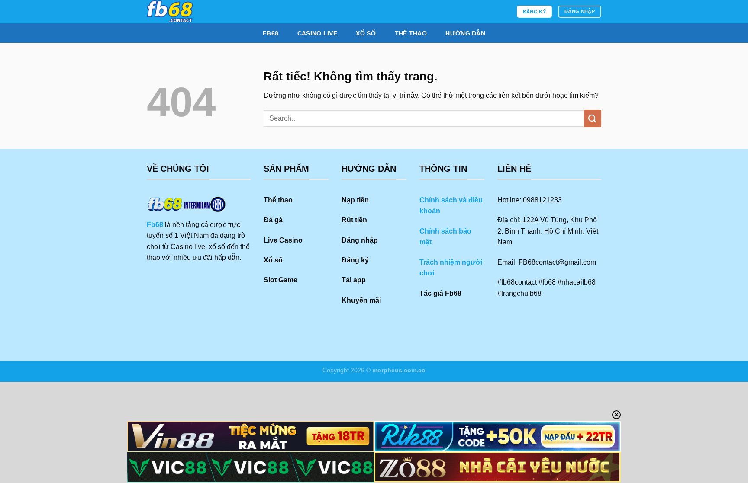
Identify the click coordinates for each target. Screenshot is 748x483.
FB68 (270, 33)
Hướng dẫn (465, 33)
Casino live (317, 33)
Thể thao (411, 33)
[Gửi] (592, 118)
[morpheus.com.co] (210, 11)
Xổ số (365, 33)
